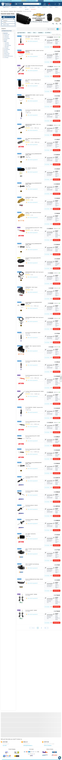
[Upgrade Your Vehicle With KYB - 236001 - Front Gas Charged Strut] (21, 40)
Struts (5, 41)
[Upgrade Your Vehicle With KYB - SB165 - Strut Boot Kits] (21, 538)
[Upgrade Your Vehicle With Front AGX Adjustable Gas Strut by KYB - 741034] (21, 379)
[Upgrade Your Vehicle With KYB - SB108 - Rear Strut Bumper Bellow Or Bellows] (21, 142)
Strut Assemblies (7, 38)
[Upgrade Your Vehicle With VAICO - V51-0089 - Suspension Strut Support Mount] (21, 553)
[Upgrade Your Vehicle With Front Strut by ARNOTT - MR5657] (21, 614)
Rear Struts (7, 46)
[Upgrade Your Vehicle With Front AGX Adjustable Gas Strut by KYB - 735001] (21, 231)
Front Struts (7, 42)
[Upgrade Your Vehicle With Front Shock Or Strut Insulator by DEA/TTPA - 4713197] (21, 262)
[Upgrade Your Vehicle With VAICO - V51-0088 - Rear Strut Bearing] (21, 568)
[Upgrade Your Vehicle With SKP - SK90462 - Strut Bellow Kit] (21, 172)
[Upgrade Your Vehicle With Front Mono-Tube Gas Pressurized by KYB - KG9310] (21, 395)
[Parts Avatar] (7, 4)
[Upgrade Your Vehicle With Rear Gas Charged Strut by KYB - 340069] (21, 453)
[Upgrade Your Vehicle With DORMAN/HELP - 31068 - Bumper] (21, 201)
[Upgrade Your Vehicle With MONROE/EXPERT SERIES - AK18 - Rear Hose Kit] (21, 276)
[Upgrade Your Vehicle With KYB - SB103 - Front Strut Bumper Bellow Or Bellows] (21, 84)
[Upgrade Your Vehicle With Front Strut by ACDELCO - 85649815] (21, 495)
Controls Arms (6, 35)
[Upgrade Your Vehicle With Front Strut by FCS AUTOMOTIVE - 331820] (21, 114)
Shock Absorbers (7, 49)
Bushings (5, 39)
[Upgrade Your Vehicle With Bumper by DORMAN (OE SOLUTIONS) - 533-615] (21, 583)
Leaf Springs (6, 57)
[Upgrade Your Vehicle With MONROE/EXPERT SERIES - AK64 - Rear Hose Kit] (21, 321)
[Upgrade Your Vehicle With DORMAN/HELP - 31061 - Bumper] (21, 291)
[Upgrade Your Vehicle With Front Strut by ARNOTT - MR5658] (21, 598)
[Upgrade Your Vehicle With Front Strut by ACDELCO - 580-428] (21, 509)
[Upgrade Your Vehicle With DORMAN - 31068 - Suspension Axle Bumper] (21, 216)
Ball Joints (6, 50)
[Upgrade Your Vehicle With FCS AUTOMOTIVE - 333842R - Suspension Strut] (21, 411)
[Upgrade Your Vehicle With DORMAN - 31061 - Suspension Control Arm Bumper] (21, 350)
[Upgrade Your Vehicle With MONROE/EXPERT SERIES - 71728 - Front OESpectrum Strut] (21, 128)
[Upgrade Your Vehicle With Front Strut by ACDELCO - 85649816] (21, 523)
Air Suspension (6, 54)
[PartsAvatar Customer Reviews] (40, 1)
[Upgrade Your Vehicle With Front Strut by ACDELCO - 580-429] (21, 481)
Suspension (5, 33)
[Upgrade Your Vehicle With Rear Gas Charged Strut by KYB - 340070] (21, 440)
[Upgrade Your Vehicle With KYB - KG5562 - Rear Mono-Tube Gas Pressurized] (21, 69)
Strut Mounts (6, 52)
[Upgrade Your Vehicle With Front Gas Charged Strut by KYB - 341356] (21, 425)
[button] (19, 4)
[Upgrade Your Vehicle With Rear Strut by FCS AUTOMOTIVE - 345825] (21, 336)
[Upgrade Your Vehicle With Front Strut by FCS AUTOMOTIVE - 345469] (21, 365)
